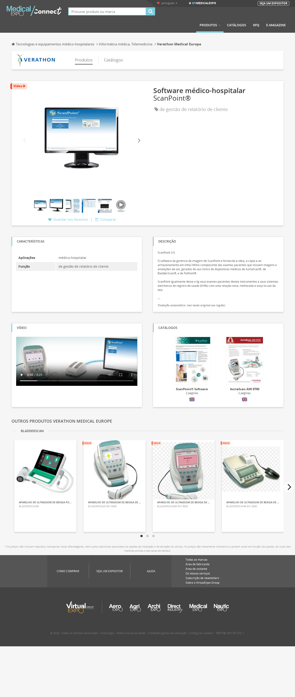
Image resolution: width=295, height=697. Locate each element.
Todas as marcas (196, 560)
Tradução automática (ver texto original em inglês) (191, 305)
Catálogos (236, 25)
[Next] (138, 140)
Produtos (208, 25)
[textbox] (107, 11)
